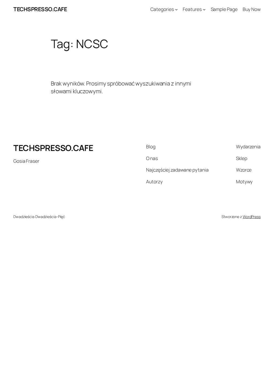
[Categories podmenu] (176, 9)
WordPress (252, 216)
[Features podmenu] (204, 9)
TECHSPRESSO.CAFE (40, 9)
